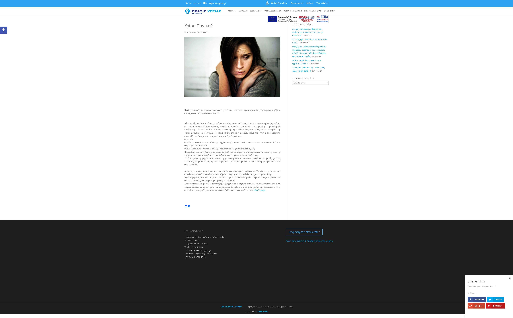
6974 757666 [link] (197, 247)
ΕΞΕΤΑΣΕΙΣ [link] (254, 11)
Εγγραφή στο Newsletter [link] (304, 232)
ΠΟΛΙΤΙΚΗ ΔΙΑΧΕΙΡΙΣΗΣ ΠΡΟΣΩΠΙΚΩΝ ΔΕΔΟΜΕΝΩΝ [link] (309, 241)
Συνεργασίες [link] (297, 3)
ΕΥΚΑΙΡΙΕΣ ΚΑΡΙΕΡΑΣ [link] (312, 11)
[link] (3, 30)
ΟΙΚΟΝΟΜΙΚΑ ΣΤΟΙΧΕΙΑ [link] (231, 306)
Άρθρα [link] (310, 3)
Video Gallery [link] (322, 3)
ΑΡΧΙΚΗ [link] (231, 11)
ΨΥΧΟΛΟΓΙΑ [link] (203, 32)
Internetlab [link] (262, 311)
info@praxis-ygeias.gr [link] (202, 250)
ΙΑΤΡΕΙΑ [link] (242, 11)
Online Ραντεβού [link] (279, 3)
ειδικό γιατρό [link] (259, 190)
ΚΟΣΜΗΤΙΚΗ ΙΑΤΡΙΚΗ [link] (293, 11)
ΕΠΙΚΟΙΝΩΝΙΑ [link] (329, 11)
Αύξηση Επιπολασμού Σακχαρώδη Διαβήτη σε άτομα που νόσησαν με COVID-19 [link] (307, 32)
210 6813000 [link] (202, 243)
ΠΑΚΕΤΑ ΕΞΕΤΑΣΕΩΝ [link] (272, 11)
